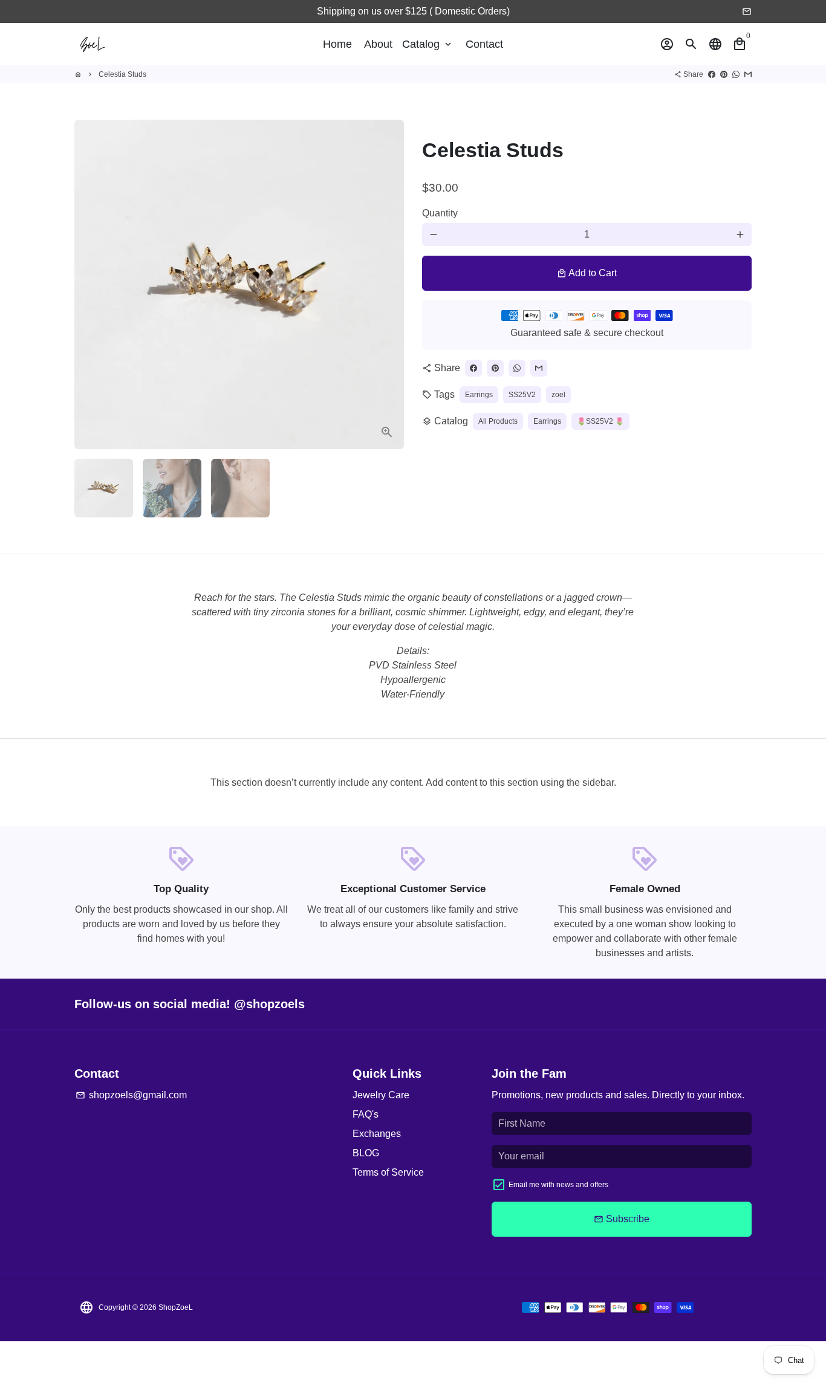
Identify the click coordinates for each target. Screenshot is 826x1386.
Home (337, 44)
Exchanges (377, 1134)
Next (387, 284)
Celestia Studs (122, 74)
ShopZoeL (175, 1307)
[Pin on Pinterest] (723, 74)
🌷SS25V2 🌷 (600, 421)
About (378, 44)
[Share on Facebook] (711, 74)
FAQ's (366, 1114)
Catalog (428, 44)
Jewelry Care (381, 1095)
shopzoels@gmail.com (131, 1095)
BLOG (366, 1153)
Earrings (479, 394)
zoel (558, 394)
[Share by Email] (748, 74)
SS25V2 (522, 394)
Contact (484, 44)
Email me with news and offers (558, 1184)
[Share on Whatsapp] (736, 74)
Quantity (440, 213)
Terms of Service (388, 1172)
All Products (498, 421)
